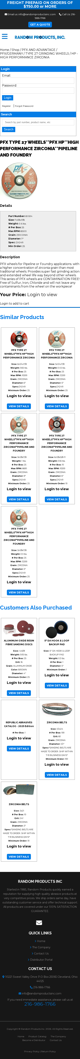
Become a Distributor (33, 1040)
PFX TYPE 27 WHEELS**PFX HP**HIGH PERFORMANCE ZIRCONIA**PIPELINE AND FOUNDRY (19, 443)
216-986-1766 (41, 987)
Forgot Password (24, 106)
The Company (40, 947)
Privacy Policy (31, 1051)
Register (6, 106)
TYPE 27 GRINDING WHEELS (47, 53)
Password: (9, 85)
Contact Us (41, 953)
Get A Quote (40, 24)
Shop (15, 50)
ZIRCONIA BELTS (57, 722)
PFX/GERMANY (11, 53)
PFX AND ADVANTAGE (38, 50)
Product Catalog (37, 1036)
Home (4, 50)
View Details (19, 406)
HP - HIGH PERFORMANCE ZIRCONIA (39, 55)
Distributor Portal (40, 959)
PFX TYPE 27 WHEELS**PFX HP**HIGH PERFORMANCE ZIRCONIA (19, 354)
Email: (6, 75)
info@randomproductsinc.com (37, 14)
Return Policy (48, 1051)
